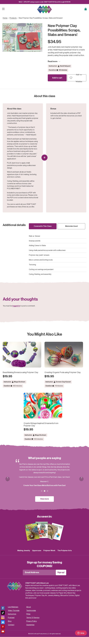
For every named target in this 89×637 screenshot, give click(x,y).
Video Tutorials (13, 610)
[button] (76, 77)
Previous (7, 480)
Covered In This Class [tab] (43, 226)
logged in (16, 306)
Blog (9, 621)
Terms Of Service (32, 618)
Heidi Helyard (65, 66)
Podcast (11, 618)
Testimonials (31, 610)
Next (81, 479)
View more (44, 499)
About (28, 607)
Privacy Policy (31, 621)
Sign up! (61, 572)
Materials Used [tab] (71, 226)
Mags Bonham (19, 382)
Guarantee (30, 625)
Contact (11, 625)
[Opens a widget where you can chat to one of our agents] (81, 633)
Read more (52, 61)
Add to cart (57, 78)
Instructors (12, 614)
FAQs (28, 614)
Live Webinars (13, 607)
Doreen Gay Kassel (63, 382)
